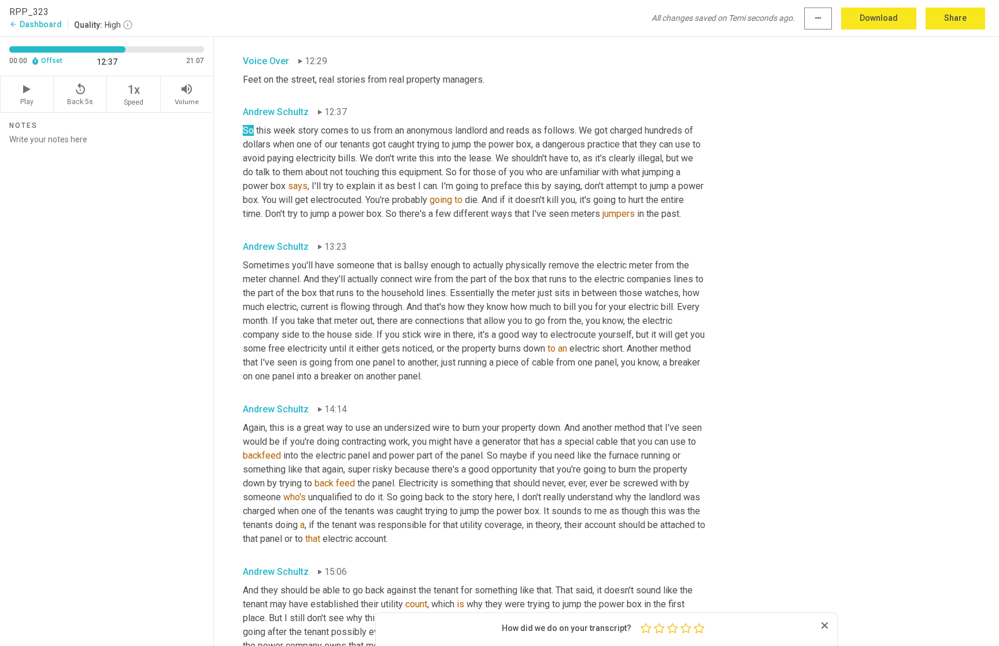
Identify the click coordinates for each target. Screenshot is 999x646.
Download (879, 18)
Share (955, 18)
